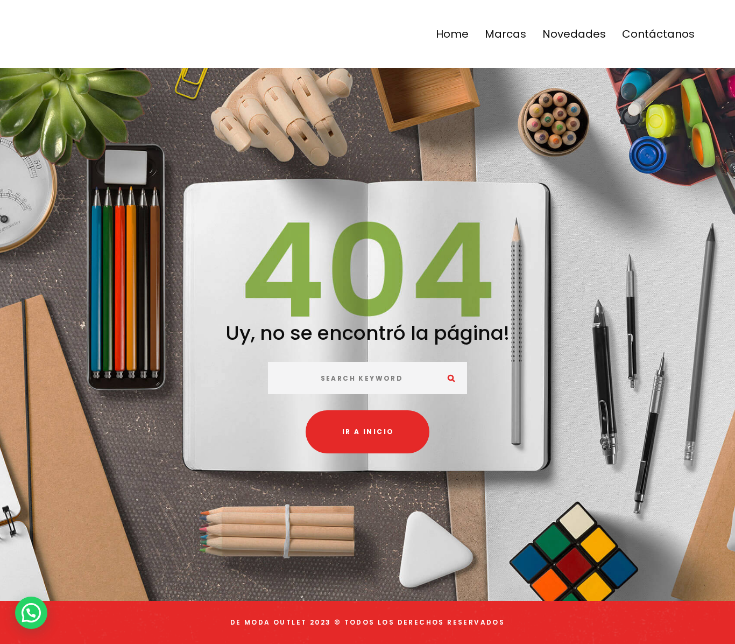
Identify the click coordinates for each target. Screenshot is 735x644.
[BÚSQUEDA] (451, 378)
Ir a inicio (368, 431)
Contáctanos (658, 33)
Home (452, 33)
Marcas (505, 33)
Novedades (574, 33)
